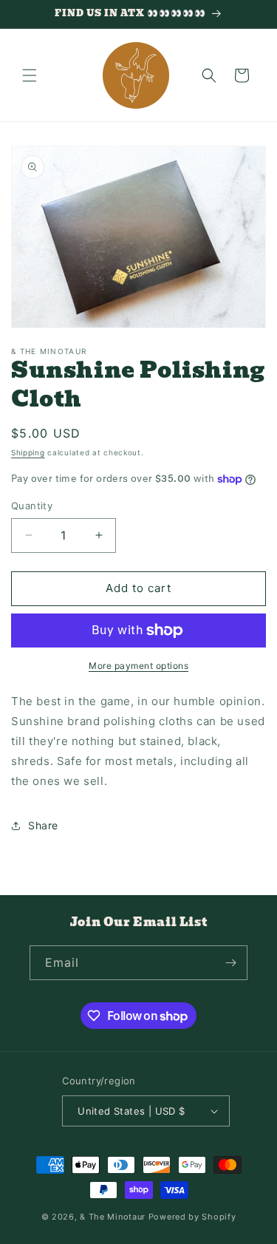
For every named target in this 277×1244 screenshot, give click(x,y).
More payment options (138, 665)
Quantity (31, 505)
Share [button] (43, 825)
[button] (29, 75)
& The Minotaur (113, 1216)
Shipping (28, 452)
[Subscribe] (230, 962)
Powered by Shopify (192, 1216)
